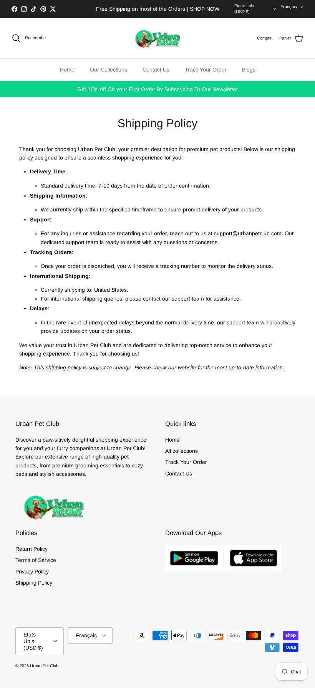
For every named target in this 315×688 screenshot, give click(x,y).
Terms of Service (35, 560)
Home (67, 69)
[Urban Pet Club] (157, 38)
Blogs (248, 69)
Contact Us (156, 69)
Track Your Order (206, 69)
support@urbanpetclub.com (248, 233)
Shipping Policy (33, 583)
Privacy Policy (32, 571)
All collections (181, 451)
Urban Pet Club (44, 665)
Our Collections (108, 69)
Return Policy (31, 549)
